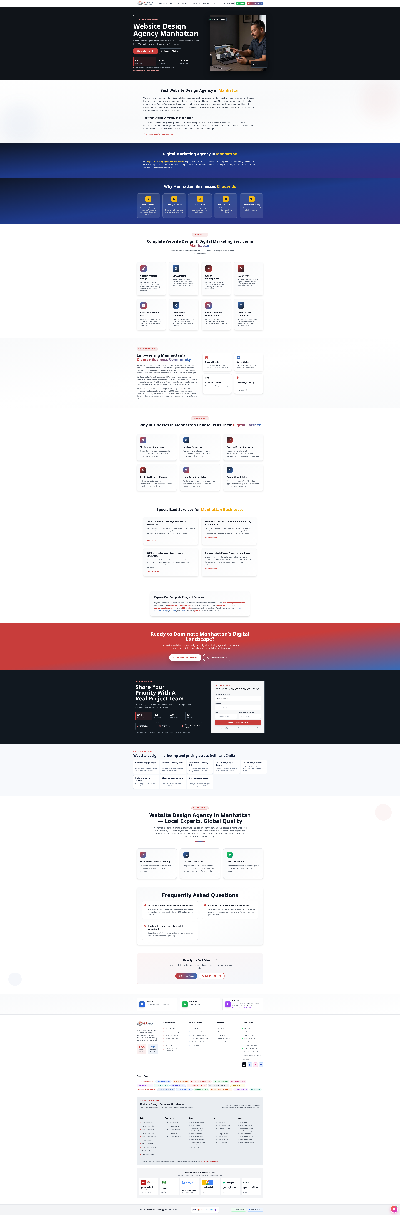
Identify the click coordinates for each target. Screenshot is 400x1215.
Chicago (165, 611)
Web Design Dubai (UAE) (174, 1126)
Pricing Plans (249, 1035)
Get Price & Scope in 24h (144, 51)
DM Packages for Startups (145, 1081)
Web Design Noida (147, 1151)
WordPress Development (200, 1042)
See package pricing (139, 70)
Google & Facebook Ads (163, 1081)
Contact (220, 1032)
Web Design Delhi (147, 1122)
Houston (172, 611)
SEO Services (170, 1045)
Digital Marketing (172, 1038)
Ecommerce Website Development (221, 1089)
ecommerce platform (163, 608)
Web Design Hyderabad (149, 1137)
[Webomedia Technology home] (145, 3)
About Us (221, 1028)
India (142, 1118)
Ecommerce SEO (255, 1089)
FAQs (246, 1032)
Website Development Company (218, 1085)
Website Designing (172, 1032)
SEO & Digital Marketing (221, 1081)
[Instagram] (255, 1064)
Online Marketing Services (166, 1089)
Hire (184, 3)
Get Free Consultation (186, 657)
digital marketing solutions (179, 605)
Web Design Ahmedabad (149, 1147)
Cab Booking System (199, 1035)
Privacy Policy (222, 1035)
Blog (215, 3)
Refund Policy (223, 1042)
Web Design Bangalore (148, 1129)
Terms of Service (224, 1038)
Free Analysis (249, 1042)
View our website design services (159, 134)
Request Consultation (237, 722)
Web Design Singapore (173, 1129)
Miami (183, 611)
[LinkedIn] (261, 1064)
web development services (234, 602)
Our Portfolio (248, 1028)
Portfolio (206, 3)
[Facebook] (250, 1064)
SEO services (187, 608)
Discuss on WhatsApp (171, 51)
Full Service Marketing (161, 1085)
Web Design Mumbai (148, 1126)
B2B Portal (195, 1045)
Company (194, 3)
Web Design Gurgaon (148, 1154)
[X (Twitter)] (244, 1064)
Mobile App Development (201, 1038)
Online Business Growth (145, 1085)
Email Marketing (171, 1042)
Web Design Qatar (172, 1133)
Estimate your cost (153, 70)
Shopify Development (241, 1089)
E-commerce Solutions (199, 1032)
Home (135, 16)
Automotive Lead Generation (171, 1049)
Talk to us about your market (209, 1162)
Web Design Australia (173, 1122)
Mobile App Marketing (201, 1089)
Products (173, 3)
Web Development (172, 1035)
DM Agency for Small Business (197, 1085)
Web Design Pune (147, 1140)
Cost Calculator (249, 1038)
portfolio (197, 611)
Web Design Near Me (251, 1052)
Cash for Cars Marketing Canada (200, 1081)
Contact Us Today (218, 657)
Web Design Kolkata (148, 1144)
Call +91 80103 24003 (213, 976)
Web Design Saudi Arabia (174, 1137)
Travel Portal (196, 1028)
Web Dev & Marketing (178, 1085)
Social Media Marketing (252, 1055)
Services (162, 3)
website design (222, 605)
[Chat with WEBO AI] (394, 1209)
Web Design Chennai (148, 1133)
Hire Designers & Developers (146, 1089)
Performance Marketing (181, 1081)
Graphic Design (171, 1028)
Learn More (151, 540)
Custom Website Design (184, 1089)
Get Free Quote (187, 976)
